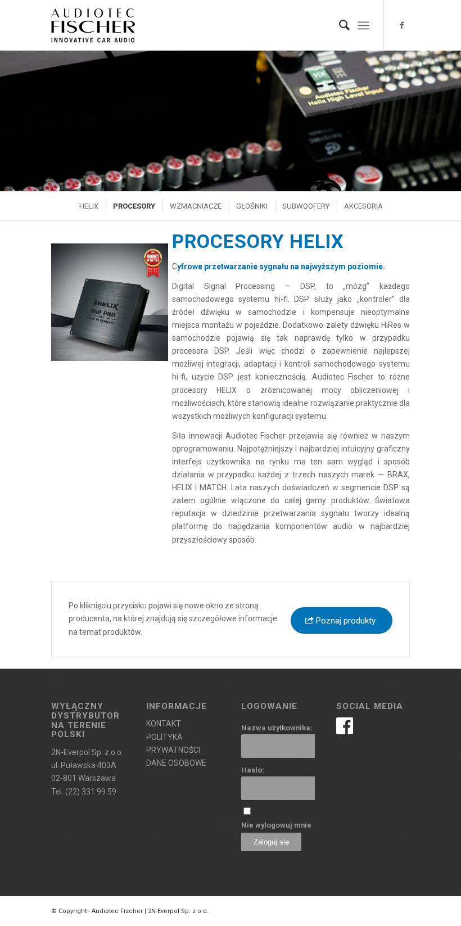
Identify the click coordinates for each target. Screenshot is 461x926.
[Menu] (363, 25)
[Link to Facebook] (401, 25)
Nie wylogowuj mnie (276, 825)
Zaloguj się (271, 842)
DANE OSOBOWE (176, 762)
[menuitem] (339, 25)
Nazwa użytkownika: (277, 728)
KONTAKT (163, 723)
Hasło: (252, 770)
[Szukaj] (339, 25)
